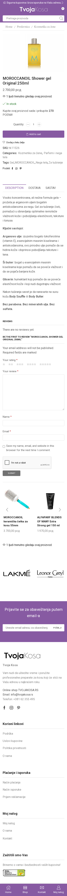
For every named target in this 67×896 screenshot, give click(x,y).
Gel (12, 162)
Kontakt (7, 838)
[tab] (14, 188)
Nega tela (42, 162)
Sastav (51, 188)
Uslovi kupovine (13, 741)
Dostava (34, 188)
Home (9, 26)
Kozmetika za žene (45, 26)
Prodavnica (23, 26)
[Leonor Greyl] (50, 573)
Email (7, 431)
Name (7, 416)
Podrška (8, 733)
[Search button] (61, 18)
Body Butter (36, 296)
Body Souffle (17, 296)
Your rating (10, 360)
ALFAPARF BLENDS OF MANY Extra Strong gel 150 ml (49, 521)
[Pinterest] (18, 707)
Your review (10, 371)
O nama (7, 756)
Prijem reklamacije (14, 797)
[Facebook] (4, 707)
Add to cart (35, 134)
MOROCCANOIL (25, 162)
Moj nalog (9, 823)
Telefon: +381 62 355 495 (19, 699)
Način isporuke (12, 789)
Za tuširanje (56, 162)
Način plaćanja (11, 782)
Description (14, 188)
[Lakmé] (17, 573)
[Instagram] (11, 707)
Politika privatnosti (14, 748)
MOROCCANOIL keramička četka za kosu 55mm (16, 521)
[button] (4, 2)
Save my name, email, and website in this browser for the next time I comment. (30, 448)
